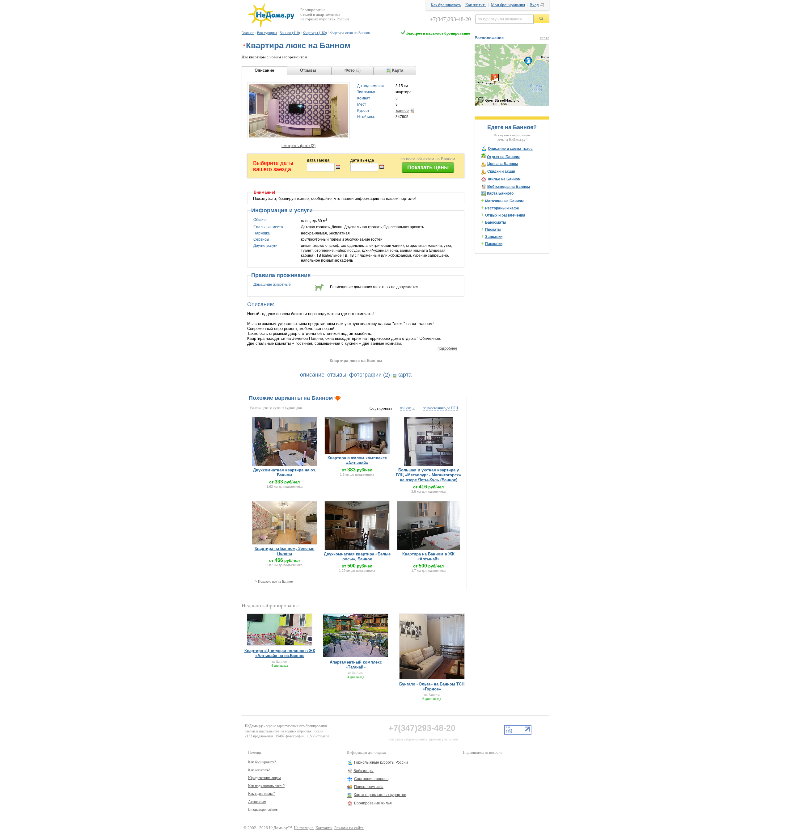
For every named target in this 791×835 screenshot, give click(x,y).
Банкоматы (495, 222)
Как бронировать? (262, 762)
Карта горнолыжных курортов (380, 795)
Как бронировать (446, 5)
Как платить (475, 5)
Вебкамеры (363, 771)
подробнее (447, 348)
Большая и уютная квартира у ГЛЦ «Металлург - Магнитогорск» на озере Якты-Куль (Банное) (428, 475)
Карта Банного (500, 193)
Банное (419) (290, 33)
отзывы (336, 375)
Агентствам (257, 801)
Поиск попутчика (368, 787)
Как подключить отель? (266, 786)
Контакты (323, 828)
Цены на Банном (502, 164)
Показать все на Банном (275, 581)
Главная (248, 33)
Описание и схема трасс (510, 148)
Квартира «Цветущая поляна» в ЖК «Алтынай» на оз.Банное (279, 653)
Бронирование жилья (373, 803)
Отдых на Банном (503, 157)
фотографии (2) (369, 375)
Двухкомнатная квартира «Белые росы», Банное (357, 556)
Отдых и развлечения (505, 215)
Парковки (493, 244)
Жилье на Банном (504, 179)
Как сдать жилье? (261, 793)
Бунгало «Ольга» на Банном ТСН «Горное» (431, 686)
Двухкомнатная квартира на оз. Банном (284, 472)
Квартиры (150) (315, 33)
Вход (534, 5)
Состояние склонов (371, 779)
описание (312, 375)
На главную (304, 828)
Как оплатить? (259, 770)
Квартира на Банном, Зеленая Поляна (285, 551)
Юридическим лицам (264, 778)
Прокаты (493, 229)
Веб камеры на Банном (508, 186)
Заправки (493, 236)
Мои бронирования (508, 5)
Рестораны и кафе (502, 208)
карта (404, 375)
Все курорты (267, 33)
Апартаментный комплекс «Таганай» (356, 664)
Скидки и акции (501, 171)
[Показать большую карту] (512, 105)
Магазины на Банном (504, 201)
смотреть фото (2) (298, 145)
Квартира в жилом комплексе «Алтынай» (357, 460)
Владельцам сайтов (263, 809)
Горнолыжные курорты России (381, 762)
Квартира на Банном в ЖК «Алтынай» (428, 556)
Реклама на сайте (349, 828)
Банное (402, 110)
